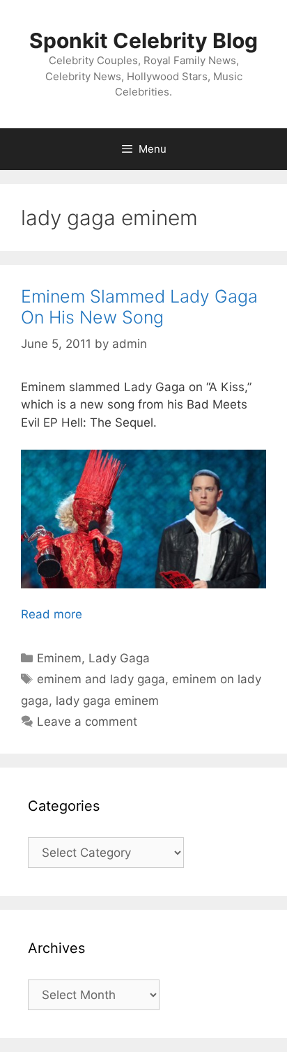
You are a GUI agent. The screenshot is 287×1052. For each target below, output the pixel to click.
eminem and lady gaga (101, 679)
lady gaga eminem (107, 701)
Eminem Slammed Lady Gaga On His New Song (139, 307)
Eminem (59, 658)
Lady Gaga (119, 658)
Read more (51, 614)
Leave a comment (87, 722)
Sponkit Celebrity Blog (143, 40)
